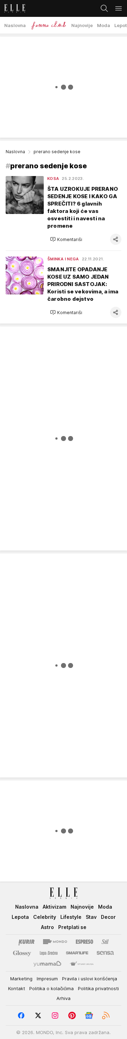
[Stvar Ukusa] (81, 964)
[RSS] (106, 1015)
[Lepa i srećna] (49, 953)
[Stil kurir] (105, 941)
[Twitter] (38, 1015)
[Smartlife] (77, 953)
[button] (66, 239)
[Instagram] (55, 1015)
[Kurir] (26, 941)
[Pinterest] (72, 1015)
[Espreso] (84, 941)
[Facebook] (21, 1015)
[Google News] (89, 1015)
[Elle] (12, 8)
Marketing (21, 978)
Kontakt (16, 988)
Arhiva (63, 998)
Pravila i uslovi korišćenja (89, 978)
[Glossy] (22, 953)
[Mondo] (55, 941)
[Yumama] (47, 964)
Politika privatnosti (98, 988)
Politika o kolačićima (51, 988)
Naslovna (15, 151)
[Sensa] (105, 953)
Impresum (47, 978)
